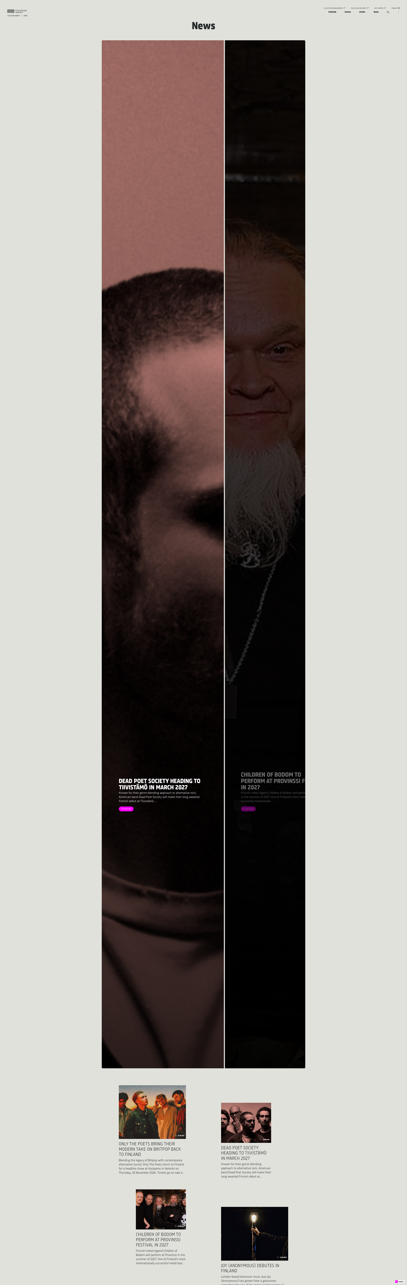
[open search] (388, 12)
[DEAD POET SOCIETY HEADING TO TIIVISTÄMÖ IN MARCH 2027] (246, 1123)
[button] (399, 1281)
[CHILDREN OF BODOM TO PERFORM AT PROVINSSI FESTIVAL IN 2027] (161, 1209)
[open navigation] (398, 12)
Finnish (394, 8)
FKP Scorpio (378, 8)
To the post (126, 809)
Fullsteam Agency (13, 16)
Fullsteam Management (333, 8)
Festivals (332, 12)
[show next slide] (264, 554)
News (376, 12)
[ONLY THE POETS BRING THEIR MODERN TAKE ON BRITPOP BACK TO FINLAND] (152, 1112)
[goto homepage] (16, 11)
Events (348, 12)
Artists (362, 12)
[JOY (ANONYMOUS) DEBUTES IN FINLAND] (254, 1234)
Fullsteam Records (358, 8)
